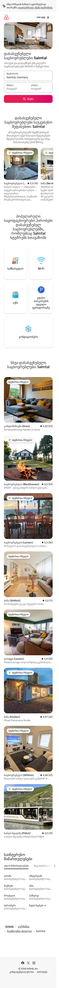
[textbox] (16, 89)
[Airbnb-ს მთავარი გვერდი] (6, 17)
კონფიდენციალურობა (21, 971)
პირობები (42, 971)
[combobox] (28, 77)
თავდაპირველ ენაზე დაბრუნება (35, 7)
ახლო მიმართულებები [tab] (16, 865)
